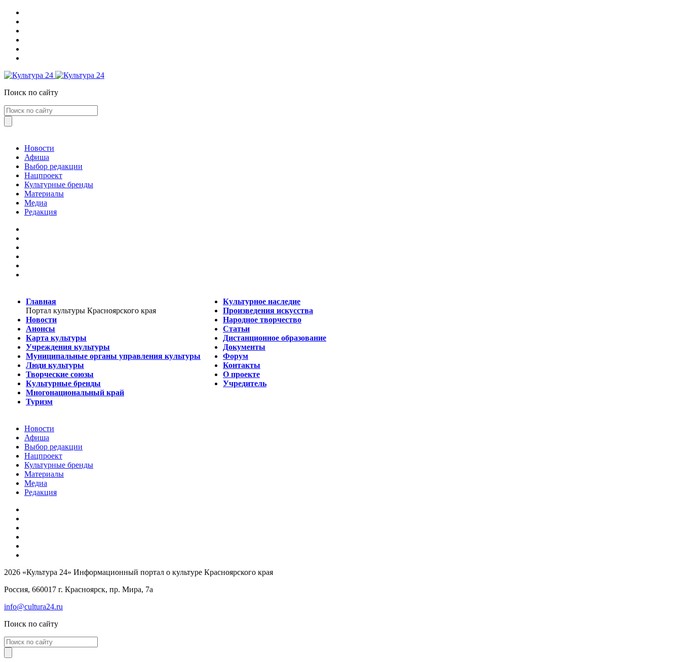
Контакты (241, 365)
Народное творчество (262, 319)
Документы (244, 347)
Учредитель (244, 383)
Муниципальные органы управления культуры (113, 356)
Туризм (39, 401)
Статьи (236, 328)
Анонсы (40, 328)
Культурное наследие (261, 301)
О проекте (241, 374)
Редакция (40, 212)
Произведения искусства (268, 310)
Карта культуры (56, 338)
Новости (39, 148)
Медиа (35, 202)
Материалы (44, 193)
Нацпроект (43, 175)
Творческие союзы (60, 374)
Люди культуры (55, 365)
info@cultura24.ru (33, 606)
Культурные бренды (58, 184)
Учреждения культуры (68, 347)
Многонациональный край (75, 392)
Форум (235, 356)
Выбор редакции (53, 166)
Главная (41, 301)
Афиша (36, 157)
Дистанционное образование (274, 338)
